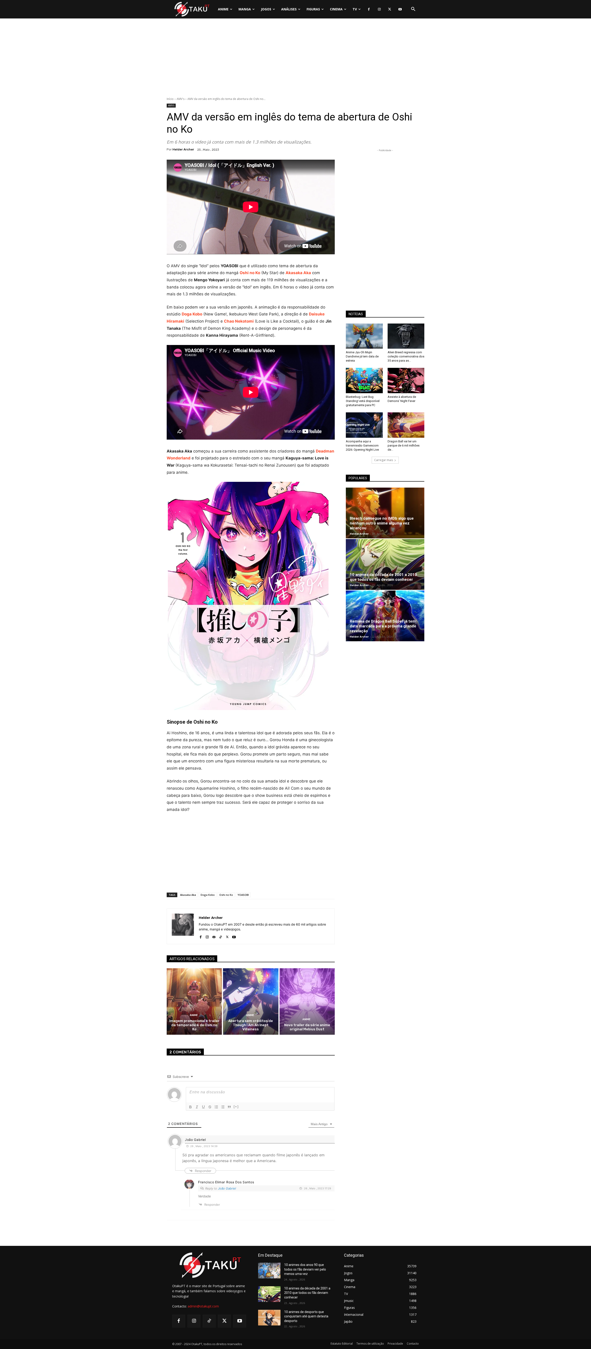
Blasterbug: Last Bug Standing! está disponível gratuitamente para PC (363, 401)
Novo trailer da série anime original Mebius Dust (307, 1027)
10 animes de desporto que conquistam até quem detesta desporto (306, 1316)
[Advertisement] (295, 59)
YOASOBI (243, 894)
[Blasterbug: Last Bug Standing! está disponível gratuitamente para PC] (364, 380)
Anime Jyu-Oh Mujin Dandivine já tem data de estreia (362, 356)
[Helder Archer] (183, 926)
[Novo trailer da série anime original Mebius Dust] (307, 1001)
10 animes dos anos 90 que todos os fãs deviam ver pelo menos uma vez (305, 1269)
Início (170, 99)
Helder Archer (183, 149)
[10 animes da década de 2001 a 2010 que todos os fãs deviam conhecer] (385, 564)
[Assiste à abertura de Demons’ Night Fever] (406, 380)
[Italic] (197, 1107)
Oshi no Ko (226, 894)
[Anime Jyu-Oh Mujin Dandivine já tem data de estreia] (364, 336)
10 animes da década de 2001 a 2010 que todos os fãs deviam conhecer (383, 577)
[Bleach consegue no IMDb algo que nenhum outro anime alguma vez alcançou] (385, 513)
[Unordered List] (223, 1107)
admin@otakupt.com (203, 1306)
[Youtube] (400, 9)
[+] (236, 1106)
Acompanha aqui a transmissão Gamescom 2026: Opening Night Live (362, 445)
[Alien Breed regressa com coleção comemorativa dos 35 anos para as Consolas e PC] (406, 336)
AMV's (180, 99)
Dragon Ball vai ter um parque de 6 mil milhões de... (403, 445)
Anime (194, 1015)
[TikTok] (220, 936)
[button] (413, 9)
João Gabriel (227, 1188)
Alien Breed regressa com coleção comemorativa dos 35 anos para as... (406, 356)
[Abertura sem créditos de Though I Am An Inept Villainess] (250, 1001)
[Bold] (190, 1107)
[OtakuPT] (192, 9)
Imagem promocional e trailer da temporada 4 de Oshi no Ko (194, 1025)
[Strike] (210, 1107)
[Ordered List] (216, 1107)
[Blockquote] (229, 1107)
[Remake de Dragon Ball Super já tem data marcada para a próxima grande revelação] (385, 616)
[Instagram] (379, 9)
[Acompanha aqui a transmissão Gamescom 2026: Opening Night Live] (364, 425)
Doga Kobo (192, 314)
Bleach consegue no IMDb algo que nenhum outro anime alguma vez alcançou (382, 523)
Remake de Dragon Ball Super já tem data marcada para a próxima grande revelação (383, 626)
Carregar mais (383, 460)
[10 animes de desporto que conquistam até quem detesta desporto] (269, 1317)
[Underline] (203, 1107)
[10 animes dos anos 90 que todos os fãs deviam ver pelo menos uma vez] (269, 1270)
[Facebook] (369, 9)
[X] (390, 9)
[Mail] (214, 936)
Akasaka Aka (188, 894)
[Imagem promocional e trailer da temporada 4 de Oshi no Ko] (194, 1001)
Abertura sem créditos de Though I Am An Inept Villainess (250, 1025)
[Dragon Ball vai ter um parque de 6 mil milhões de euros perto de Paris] (406, 425)
